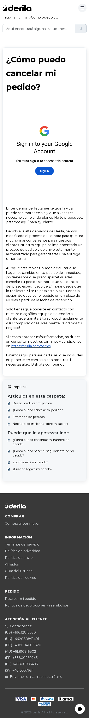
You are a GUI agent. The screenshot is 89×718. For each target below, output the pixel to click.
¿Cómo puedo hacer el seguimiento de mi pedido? (43, 453)
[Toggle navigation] (82, 8)
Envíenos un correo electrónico (36, 677)
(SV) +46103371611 (19, 670)
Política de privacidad (22, 551)
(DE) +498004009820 (23, 645)
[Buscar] (81, 28)
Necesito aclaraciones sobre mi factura (40, 424)
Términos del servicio (22, 544)
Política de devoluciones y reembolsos (36, 605)
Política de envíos (19, 558)
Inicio (6, 17)
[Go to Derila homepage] (16, 7)
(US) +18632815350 (20, 632)
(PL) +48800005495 (21, 664)
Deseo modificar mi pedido (32, 403)
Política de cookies (20, 578)
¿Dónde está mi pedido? (30, 462)
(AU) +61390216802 (20, 652)
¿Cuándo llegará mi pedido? (32, 469)
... (20, 17)
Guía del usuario (18, 571)
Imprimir (20, 387)
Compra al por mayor (22, 524)
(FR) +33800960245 (21, 658)
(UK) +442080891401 (22, 639)
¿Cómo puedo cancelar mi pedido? (38, 410)
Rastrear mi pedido (20, 599)
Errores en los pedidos (28, 417)
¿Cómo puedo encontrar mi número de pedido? (41, 442)
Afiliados (12, 564)
